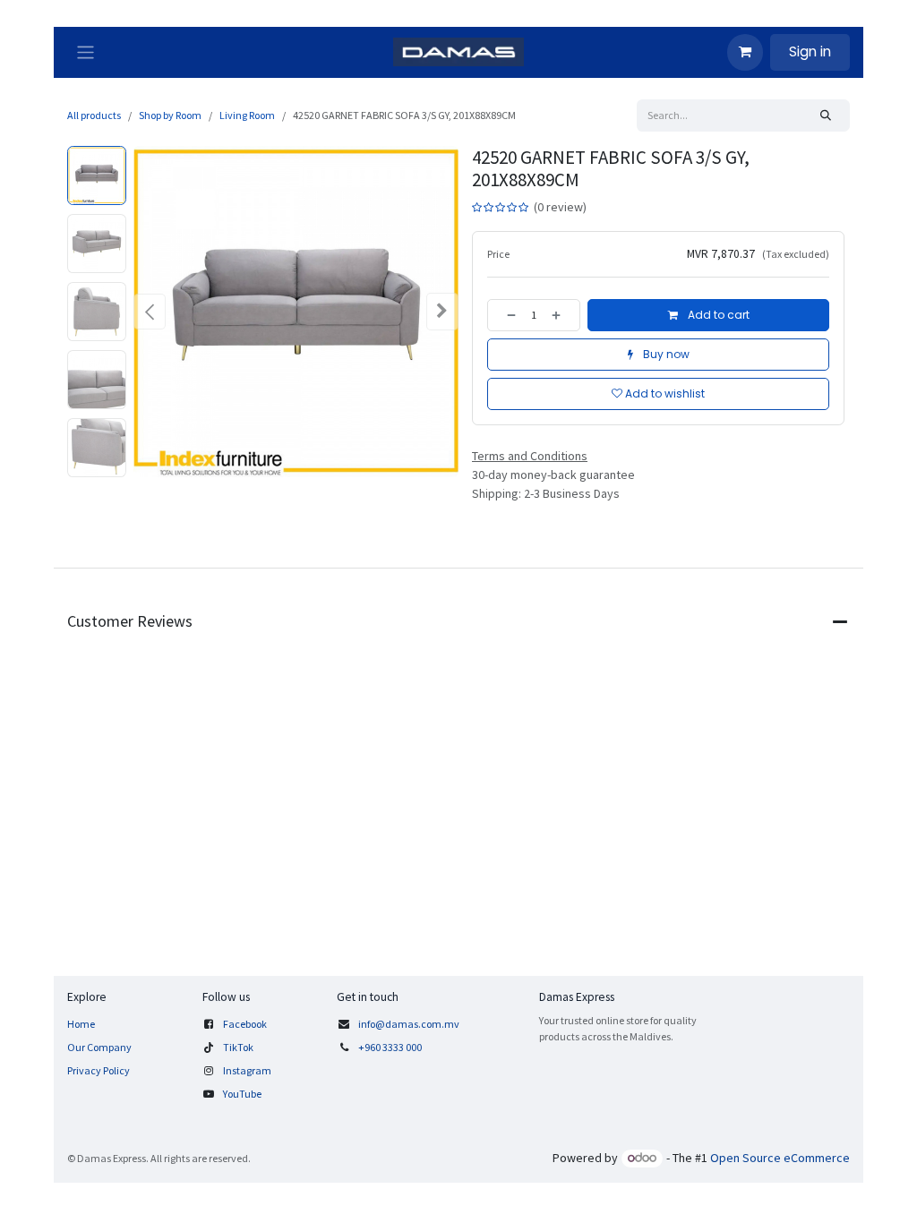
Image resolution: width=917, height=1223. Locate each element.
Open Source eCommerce (780, 1158)
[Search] (825, 115)
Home (81, 1024)
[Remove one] (506, 315)
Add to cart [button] (717, 314)
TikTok (238, 1047)
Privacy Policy (98, 1070)
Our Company (99, 1047)
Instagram (247, 1070)
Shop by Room (170, 115)
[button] (149, 311)
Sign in (810, 51)
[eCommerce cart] (745, 52)
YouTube (242, 1093)
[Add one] (561, 315)
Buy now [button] (665, 354)
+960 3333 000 (391, 1047)
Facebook (245, 1024)
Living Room (247, 115)
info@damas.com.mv (408, 1024)
